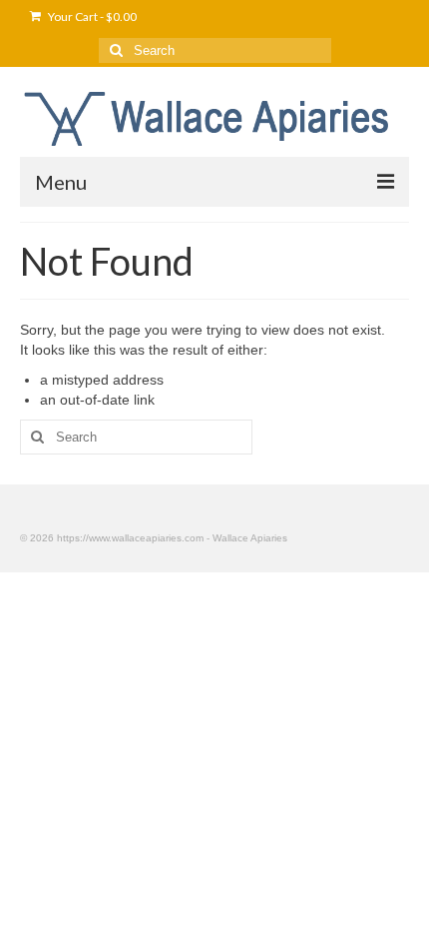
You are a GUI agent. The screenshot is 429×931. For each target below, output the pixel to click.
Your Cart (91, 16)
